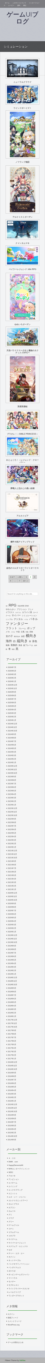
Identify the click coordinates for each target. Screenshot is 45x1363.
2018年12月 (12, 977)
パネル (33, 619)
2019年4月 (12, 963)
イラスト (10, 612)
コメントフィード (15, 1321)
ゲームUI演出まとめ (15, 1342)
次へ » (25, 581)
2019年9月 (12, 946)
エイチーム (12, 1183)
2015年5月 (12, 1126)
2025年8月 (12, 695)
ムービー (11, 5)
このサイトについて (19, 3)
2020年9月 (12, 903)
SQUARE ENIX (23, 606)
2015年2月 (12, 1133)
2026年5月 (12, 671)
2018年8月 (12, 992)
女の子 (9, 636)
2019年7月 (12, 953)
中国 (18, 632)
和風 (27, 632)
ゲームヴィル (13, 1225)
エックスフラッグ (15, 1190)
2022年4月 (12, 836)
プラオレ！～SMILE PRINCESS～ (22, 434)
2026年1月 (12, 681)
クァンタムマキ (23, 243)
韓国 (13, 649)
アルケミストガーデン (22, 217)
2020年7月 (12, 911)
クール (8, 616)
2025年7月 (12, 699)
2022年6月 (12, 829)
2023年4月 (12, 794)
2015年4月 (12, 1129)
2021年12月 (12, 851)
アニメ (30, 609)
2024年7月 (12, 741)
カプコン (12, 1208)
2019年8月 (12, 949)
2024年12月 (12, 724)
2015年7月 (12, 1122)
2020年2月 (12, 928)
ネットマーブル (14, 1260)
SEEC (10, 1172)
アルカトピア (22, 516)
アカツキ (12, 1176)
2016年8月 (12, 1076)
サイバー (16, 615)
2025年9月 (12, 692)
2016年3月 (12, 1094)
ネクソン (12, 1257)
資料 (18, 5)
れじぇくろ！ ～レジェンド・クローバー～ (22, 461)
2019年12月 (12, 935)
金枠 (35, 645)
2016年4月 (12, 1090)
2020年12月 (12, 893)
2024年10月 (12, 731)
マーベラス (12, 1278)
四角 (31, 632)
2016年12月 (12, 1062)
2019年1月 (12, 974)
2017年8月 (12, 1034)
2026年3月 (12, 674)
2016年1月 (12, 1101)
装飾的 (14, 645)
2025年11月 (12, 688)
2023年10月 (12, 773)
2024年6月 (12, 745)
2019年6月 (12, 956)
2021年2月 (12, 886)
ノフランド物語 (23, 162)
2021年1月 (12, 889)
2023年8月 (12, 780)
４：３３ (12, 1158)
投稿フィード (13, 1318)
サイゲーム (12, 1239)
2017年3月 (12, 1052)
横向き (31, 636)
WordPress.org (14, 1325)
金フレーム (28, 645)
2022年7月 (12, 826)
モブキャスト (13, 1285)
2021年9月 (12, 861)
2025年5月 (12, 706)
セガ (10, 1250)
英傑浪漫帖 (23, 406)
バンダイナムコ (14, 1267)
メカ (8, 632)
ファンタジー (17, 623)
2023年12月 (12, 766)
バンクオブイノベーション (19, 1264)
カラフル (18, 612)
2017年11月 (12, 1023)
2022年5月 (12, 833)
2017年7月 (12, 1037)
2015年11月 (12, 1108)
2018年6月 (12, 999)
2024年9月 (12, 734)
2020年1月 (12, 932)
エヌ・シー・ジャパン (17, 1197)
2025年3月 (12, 713)
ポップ (31, 628)
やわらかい (11, 609)
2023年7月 (12, 784)
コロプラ (12, 1236)
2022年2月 (12, 844)
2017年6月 (12, 1041)
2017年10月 (12, 1027)
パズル (26, 619)
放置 (23, 636)
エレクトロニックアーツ (18, 1200)
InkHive (22, 1360)
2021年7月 (12, 868)
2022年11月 (12, 812)
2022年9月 (12, 819)
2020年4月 (12, 921)
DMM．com (13, 1162)
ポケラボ (12, 1271)
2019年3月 (12, 967)
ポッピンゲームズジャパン (19, 1274)
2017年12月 (12, 1020)
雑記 (24, 5)
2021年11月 (12, 854)
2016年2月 (12, 1097)
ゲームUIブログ (22, 18)
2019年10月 (12, 942)
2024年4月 (12, 752)
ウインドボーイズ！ (23, 108)
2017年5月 (12, 1044)
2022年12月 (12, 808)
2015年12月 (12, 1104)
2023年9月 (12, 777)
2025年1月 (12, 720)
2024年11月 (12, 727)
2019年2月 (12, 970)
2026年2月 (12, 678)
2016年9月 (12, 1073)
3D (7, 606)
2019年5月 (12, 960)
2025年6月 (12, 703)
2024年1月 (12, 762)
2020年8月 (12, 907)
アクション (22, 609)
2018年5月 (12, 1002)
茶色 (34, 641)
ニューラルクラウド (23, 82)
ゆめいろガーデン (22, 324)
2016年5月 (12, 1087)
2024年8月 (12, 738)
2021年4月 (12, 879)
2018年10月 (12, 985)
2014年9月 (12, 1140)
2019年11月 (12, 939)
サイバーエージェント (17, 1243)
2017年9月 (12, 1030)
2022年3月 (12, 840)
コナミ (11, 1229)
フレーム (22, 628)
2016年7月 (12, 1080)
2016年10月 (12, 1069)
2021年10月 (12, 858)
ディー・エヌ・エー (16, 1253)
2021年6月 (12, 872)
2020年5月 (12, 918)
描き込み (17, 636)
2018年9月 (12, 988)
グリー (11, 1222)
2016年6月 (12, 1083)
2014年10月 (12, 1136)
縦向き (22, 641)
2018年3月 (12, 1009)
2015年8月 (12, 1118)
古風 (22, 632)
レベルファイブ (14, 1292)
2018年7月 (12, 995)
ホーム (7, 3)
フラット (11, 628)
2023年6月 (12, 787)
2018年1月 (12, 1016)
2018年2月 (12, 1013)
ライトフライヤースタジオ (19, 1289)
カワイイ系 (27, 612)
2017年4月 (12, 1048)
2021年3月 (12, 882)
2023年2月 (12, 801)
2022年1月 (12, 847)
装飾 (8, 645)
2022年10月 (12, 815)
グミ (10, 1215)
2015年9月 (12, 1115)
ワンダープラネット (16, 1296)
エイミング (12, 1186)
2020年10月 (12, 900)
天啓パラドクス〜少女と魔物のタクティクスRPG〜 (22, 351)
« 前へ (20, 577)
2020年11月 (12, 896)
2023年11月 (12, 769)
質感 (20, 645)
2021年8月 (12, 865)
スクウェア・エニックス (18, 1246)
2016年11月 (12, 1066)
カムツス (12, 1211)
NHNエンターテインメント (19, 1169)
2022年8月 (12, 822)
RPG (12, 605)
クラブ (11, 1218)
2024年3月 (12, 755)
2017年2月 (12, 1055)
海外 (9, 641)
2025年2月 (12, 717)
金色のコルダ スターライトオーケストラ (22, 569)
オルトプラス (13, 1204)
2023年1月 (12, 805)
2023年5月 (12, 791)
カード (35, 612)
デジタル (18, 619)
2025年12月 (12, 685)
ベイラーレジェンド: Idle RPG (22, 269)
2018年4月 (12, 1006)
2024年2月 (12, 759)
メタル (13, 632)
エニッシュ (12, 1193)
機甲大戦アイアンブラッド (22, 542)
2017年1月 (12, 1059)
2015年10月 (12, 1111)
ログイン (11, 1314)
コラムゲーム (13, 1232)
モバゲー (12, 1282)
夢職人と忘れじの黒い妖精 (22, 488)
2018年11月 (12, 981)
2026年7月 (12, 667)
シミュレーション (29, 616)
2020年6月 (12, 914)
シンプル (9, 619)
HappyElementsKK (15, 1165)
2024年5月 (12, 748)
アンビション (13, 1179)
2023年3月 (12, 798)
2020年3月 (12, 925)
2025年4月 (12, 710)
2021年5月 (12, 875)
